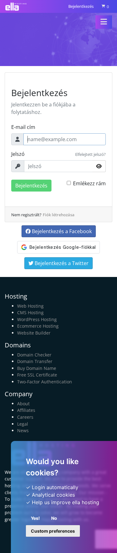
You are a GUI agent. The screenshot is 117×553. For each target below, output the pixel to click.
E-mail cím (23, 127)
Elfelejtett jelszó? (90, 154)
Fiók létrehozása (59, 215)
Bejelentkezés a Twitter (61, 263)
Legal (22, 424)
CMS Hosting (30, 312)
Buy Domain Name (36, 368)
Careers (25, 417)
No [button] (54, 518)
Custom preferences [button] (53, 531)
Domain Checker (34, 355)
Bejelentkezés (81, 6)
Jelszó (18, 154)
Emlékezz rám (89, 183)
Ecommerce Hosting (38, 326)
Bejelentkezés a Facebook (61, 231)
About (23, 404)
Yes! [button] (35, 518)
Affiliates (26, 410)
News (23, 430)
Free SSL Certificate (37, 375)
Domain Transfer (34, 361)
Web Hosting (30, 306)
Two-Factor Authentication (44, 382)
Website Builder (34, 333)
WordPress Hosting (37, 319)
